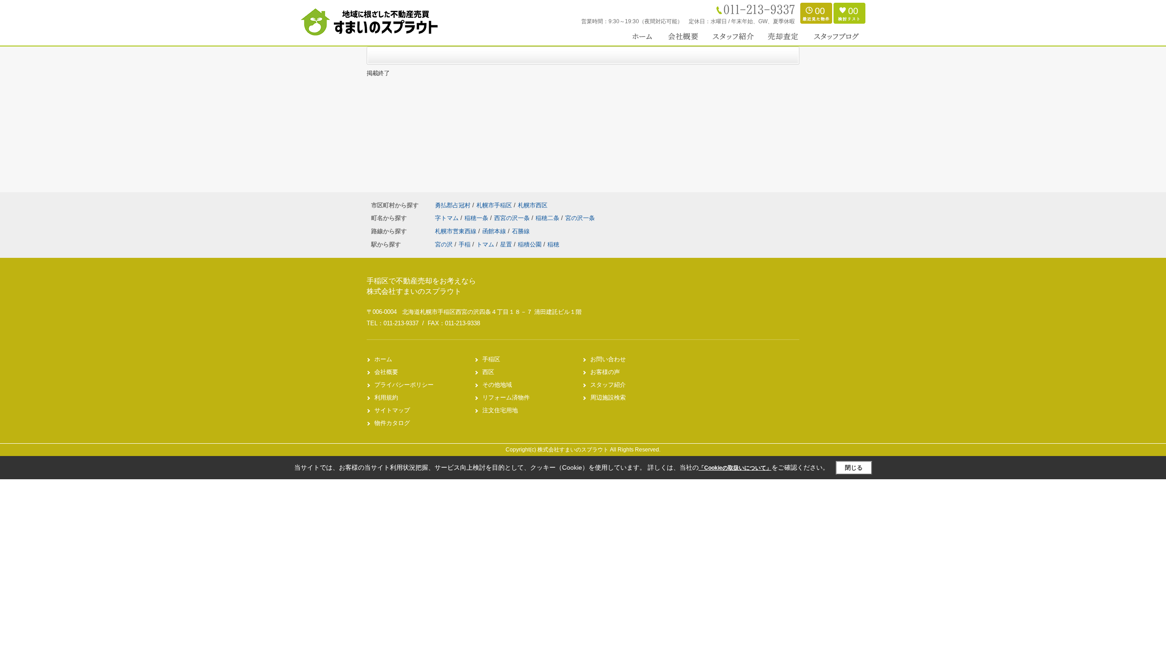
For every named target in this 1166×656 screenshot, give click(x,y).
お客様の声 (605, 372)
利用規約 (386, 397)
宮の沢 (444, 244)
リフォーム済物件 (506, 397)
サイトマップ (392, 410)
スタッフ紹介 (608, 384)
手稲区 (491, 359)
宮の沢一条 (580, 218)
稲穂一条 (477, 218)
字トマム (447, 218)
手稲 (464, 244)
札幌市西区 (532, 205)
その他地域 (497, 384)
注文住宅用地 (500, 410)
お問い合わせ (608, 359)
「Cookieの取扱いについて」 (735, 468)
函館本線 (495, 231)
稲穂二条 (548, 218)
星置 (506, 244)
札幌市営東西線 (456, 231)
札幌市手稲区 (494, 205)
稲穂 (553, 244)
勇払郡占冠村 (452, 205)
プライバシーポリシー (404, 384)
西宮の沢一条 (513, 218)
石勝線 (521, 231)
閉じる (854, 467)
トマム (485, 244)
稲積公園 (530, 244)
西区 (488, 372)
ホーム (383, 359)
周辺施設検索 (608, 397)
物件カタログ (392, 423)
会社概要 (386, 372)
